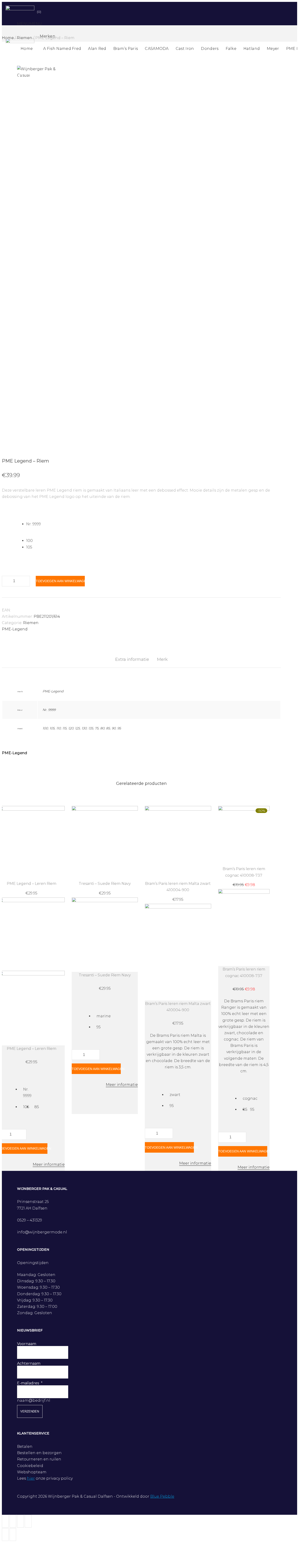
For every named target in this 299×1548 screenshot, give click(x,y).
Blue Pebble (162, 1496)
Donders (209, 48)
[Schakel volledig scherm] (20, 1521)
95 (119, 728)
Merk (162, 659)
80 (102, 728)
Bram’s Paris (125, 48)
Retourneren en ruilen (39, 1459)
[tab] (132, 659)
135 (90, 728)
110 (58, 728)
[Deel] (13, 1521)
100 (45, 728)
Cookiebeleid (30, 1465)
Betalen (24, 1446)
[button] (29, 24)
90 (114, 728)
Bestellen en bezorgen (39, 1453)
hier (31, 1478)
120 (70, 728)
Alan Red (97, 48)
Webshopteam (31, 1472)
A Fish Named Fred (62, 48)
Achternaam (28, 1363)
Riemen (31, 623)
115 (64, 728)
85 (108, 728)
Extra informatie (132, 659)
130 (84, 728)
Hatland (251, 48)
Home (27, 48)
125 (77, 728)
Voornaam (26, 1344)
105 (52, 728)
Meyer (273, 48)
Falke (231, 48)
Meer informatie (49, 1164)
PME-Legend (15, 629)
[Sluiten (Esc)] (5, 1521)
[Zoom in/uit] (28, 1521)
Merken (47, 36)
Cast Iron (185, 48)
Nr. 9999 (49, 710)
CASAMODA (156, 48)
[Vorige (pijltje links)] (5, 1534)
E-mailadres (28, 1383)
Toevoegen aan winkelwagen (60, 581)
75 (97, 728)
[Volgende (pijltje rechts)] (13, 1534)
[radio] (153, 524)
